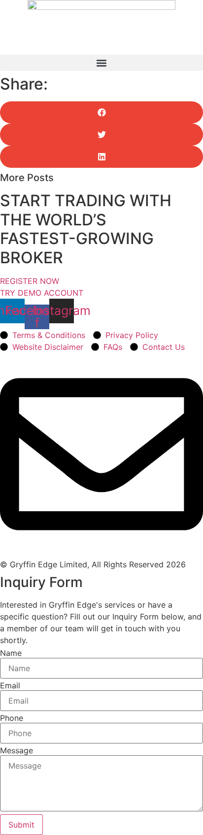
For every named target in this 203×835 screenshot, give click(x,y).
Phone (11, 718)
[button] (101, 63)
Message (16, 750)
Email (10, 685)
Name (11, 653)
